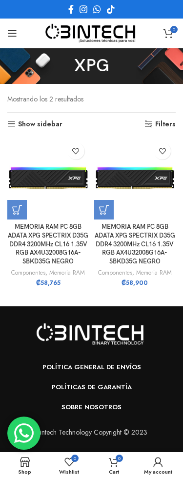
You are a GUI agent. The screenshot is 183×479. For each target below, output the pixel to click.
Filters (165, 124)
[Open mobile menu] (12, 33)
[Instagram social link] (83, 9)
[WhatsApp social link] (97, 9)
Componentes (28, 273)
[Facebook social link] (71, 9)
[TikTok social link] (111, 9)
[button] (17, 210)
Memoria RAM (67, 273)
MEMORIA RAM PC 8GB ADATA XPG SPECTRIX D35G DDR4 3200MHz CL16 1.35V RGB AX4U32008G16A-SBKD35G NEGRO (48, 244)
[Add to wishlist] (75, 151)
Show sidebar (40, 124)
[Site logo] (91, 32)
